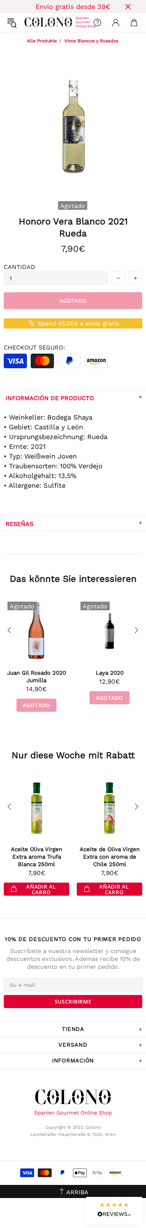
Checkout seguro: (34, 347)
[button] (114, 1210)
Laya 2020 (110, 672)
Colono (30, 22)
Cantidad (19, 266)
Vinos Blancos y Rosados (91, 40)
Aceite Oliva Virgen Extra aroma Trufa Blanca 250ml (36, 857)
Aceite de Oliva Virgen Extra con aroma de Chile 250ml (110, 857)
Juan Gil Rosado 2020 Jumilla (36, 676)
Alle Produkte (42, 40)
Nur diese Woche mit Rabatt (73, 755)
